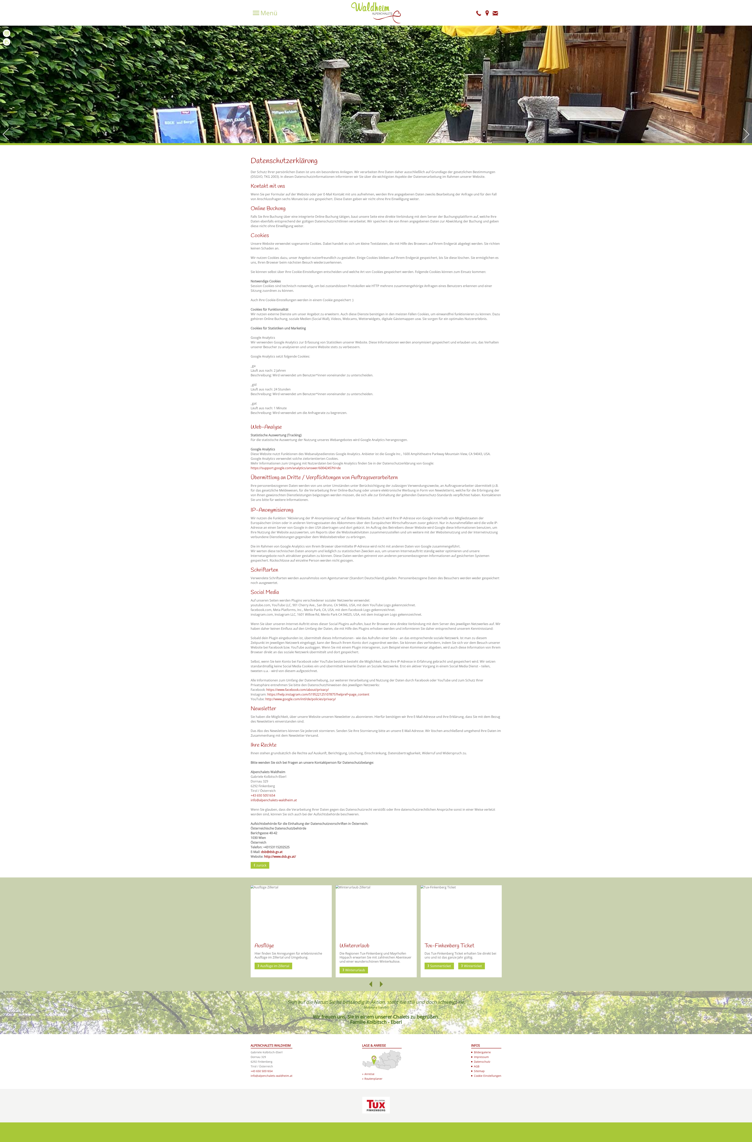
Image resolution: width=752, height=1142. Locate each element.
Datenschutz (482, 1061)
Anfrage (495, 13)
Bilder (6, 33)
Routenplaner (373, 1079)
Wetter (6, 42)
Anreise (369, 1074)
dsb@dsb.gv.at (272, 852)
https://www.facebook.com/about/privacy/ (297, 690)
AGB (476, 1066)
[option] (291, 931)
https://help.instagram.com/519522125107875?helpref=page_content (318, 694)
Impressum (481, 1057)
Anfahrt (487, 13)
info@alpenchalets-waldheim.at (274, 800)
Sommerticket (355, 966)
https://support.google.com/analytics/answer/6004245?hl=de (296, 468)
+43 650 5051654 (263, 795)
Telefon (479, 13)
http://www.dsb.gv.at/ (280, 856)
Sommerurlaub (441, 970)
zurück (261, 865)
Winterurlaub (270, 970)
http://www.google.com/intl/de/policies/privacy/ (300, 699)
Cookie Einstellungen (487, 1076)
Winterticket (388, 966)
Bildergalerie (482, 1052)
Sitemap (479, 1071)
